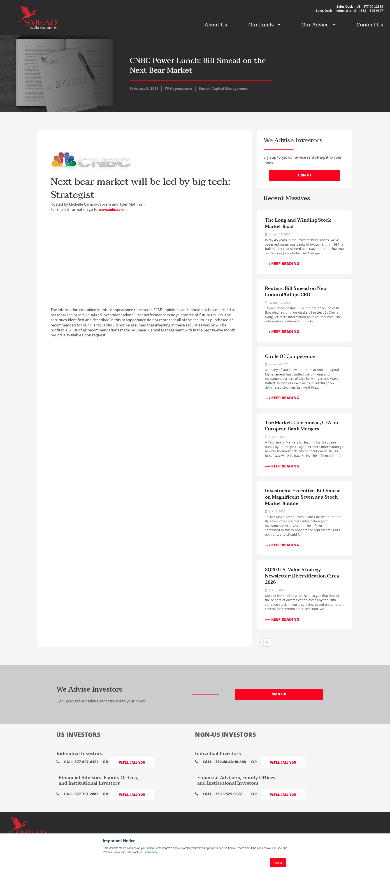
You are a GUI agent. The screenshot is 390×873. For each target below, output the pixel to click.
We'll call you (132, 762)
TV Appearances (179, 88)
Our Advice (315, 25)
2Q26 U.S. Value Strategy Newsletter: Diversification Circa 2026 (302, 576)
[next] (267, 642)
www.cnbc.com (111, 209)
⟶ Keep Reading (282, 263)
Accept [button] (278, 862)
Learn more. (151, 852)
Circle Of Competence (290, 356)
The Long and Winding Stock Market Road (298, 223)
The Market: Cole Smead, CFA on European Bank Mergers (301, 426)
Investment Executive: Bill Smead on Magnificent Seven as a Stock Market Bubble (303, 497)
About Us (215, 25)
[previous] (260, 642)
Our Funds (261, 25)
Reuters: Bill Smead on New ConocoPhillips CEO (296, 292)
